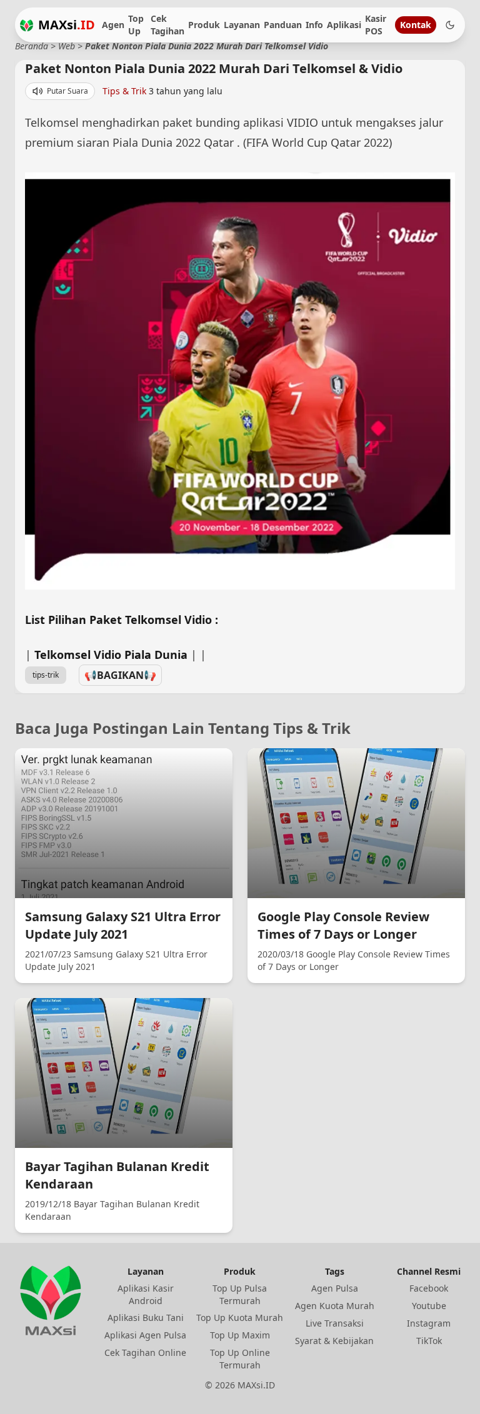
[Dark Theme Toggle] (450, 25)
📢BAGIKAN (120, 675)
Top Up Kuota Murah (239, 1317)
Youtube (429, 1306)
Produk (204, 25)
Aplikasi (344, 25)
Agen (113, 25)
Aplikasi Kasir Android (146, 1294)
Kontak (415, 25)
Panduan (283, 25)
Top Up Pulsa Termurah (239, 1294)
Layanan (242, 25)
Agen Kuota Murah (334, 1306)
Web (66, 46)
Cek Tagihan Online (145, 1352)
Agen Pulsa (334, 1288)
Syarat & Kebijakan (334, 1341)
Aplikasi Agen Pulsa (145, 1335)
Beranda (31, 46)
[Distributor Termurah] (26, 25)
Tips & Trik (124, 91)
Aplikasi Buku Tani (146, 1317)
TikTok (429, 1341)
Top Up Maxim (240, 1335)
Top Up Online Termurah (240, 1359)
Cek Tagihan (167, 24)
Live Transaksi (335, 1323)
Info (314, 25)
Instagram (429, 1323)
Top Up (136, 24)
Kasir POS (375, 24)
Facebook (428, 1288)
